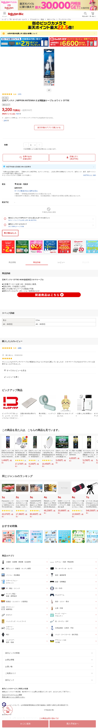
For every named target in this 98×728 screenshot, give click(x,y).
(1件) (19, 94)
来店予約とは (87, 175)
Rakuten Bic (15, 14)
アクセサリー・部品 (37, 19)
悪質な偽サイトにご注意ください (13, 697)
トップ (4, 19)
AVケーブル (51, 19)
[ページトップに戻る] (94, 720)
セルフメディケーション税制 (12, 695)
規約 (94, 175)
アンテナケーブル (65, 19)
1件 (19, 348)
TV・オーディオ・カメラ (18, 19)
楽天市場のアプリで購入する (49, 127)
